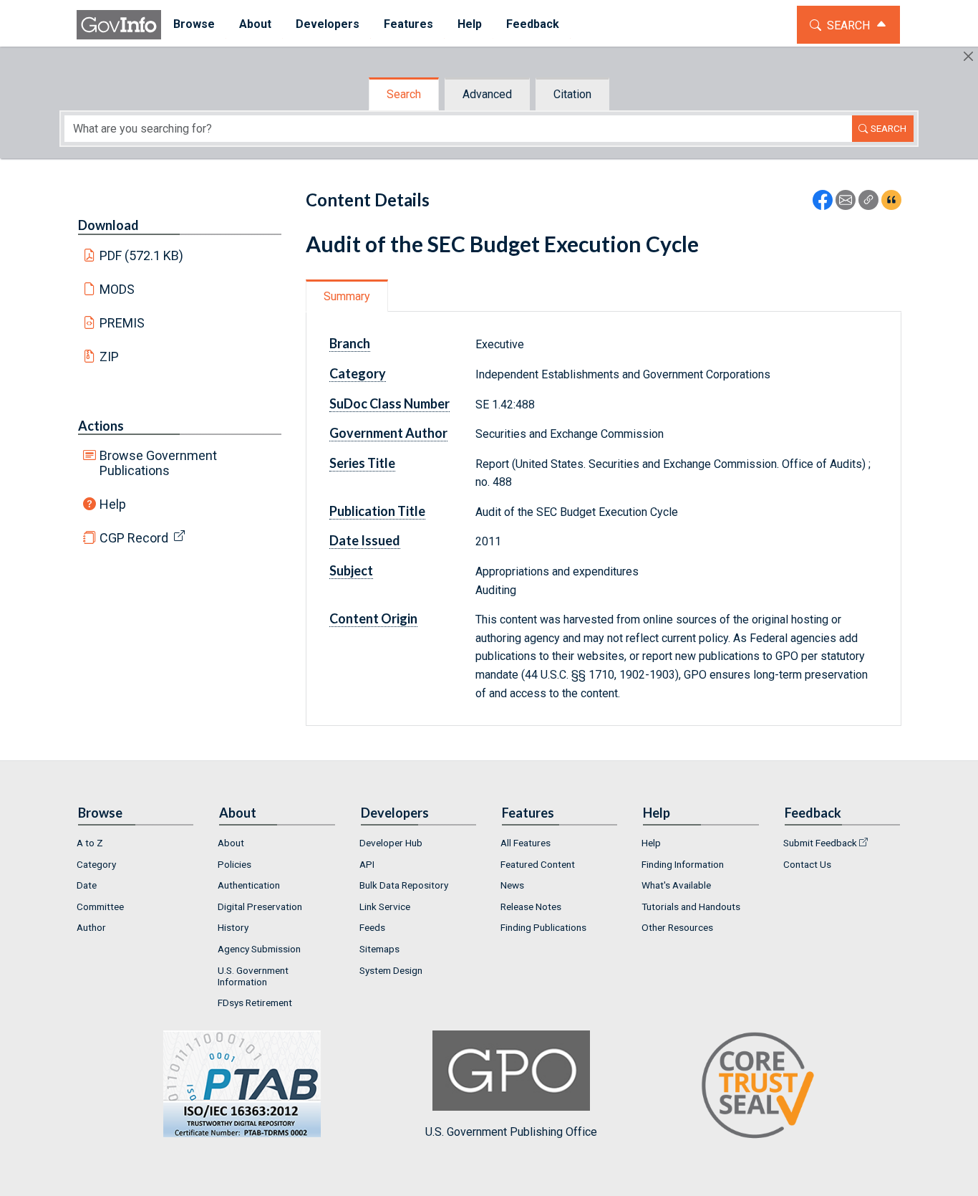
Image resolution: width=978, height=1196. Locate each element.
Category (96, 864)
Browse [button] (194, 24)
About (231, 842)
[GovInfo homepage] (119, 24)
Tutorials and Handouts (690, 906)
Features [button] (408, 24)
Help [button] (469, 24)
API (366, 864)
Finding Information (682, 864)
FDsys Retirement (255, 1002)
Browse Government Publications (158, 463)
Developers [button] (327, 24)
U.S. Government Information (253, 976)
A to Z (90, 842)
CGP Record (134, 537)
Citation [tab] (572, 94)
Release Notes (530, 906)
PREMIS (122, 322)
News (512, 885)
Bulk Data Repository (403, 885)
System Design (390, 970)
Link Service (384, 906)
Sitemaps (379, 949)
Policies (234, 864)
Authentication (249, 885)
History (233, 927)
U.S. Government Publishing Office (511, 1132)
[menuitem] (194, 25)
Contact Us (807, 864)
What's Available (676, 885)
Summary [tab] (347, 296)
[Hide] (968, 56)
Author (91, 927)
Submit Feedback (820, 842)
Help (113, 504)
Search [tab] (404, 94)
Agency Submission (259, 949)
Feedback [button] (532, 24)
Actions (101, 426)
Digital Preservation (260, 906)
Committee (100, 906)
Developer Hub (390, 842)
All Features (525, 842)
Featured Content (537, 864)
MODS (117, 289)
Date (87, 885)
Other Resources (677, 927)
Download (108, 225)
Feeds (372, 927)
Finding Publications (543, 927)
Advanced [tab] (487, 94)
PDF (142, 255)
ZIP (109, 356)
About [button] (255, 24)
